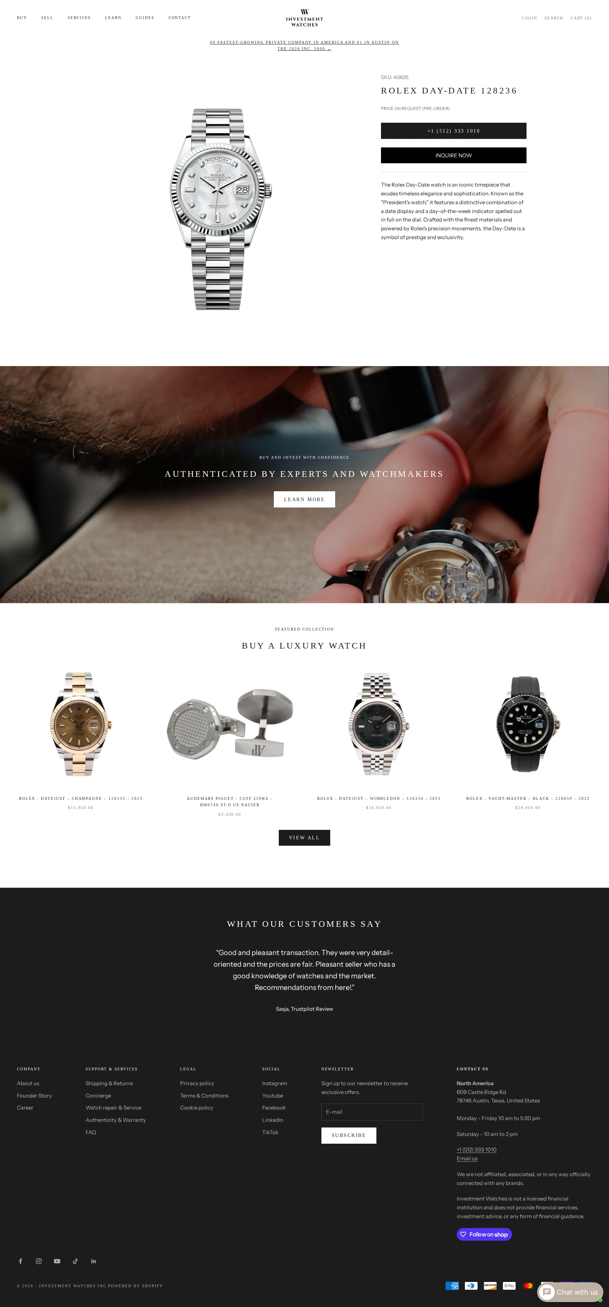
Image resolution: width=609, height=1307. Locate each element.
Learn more (304, 499)
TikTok (270, 1132)
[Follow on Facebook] (20, 1261)
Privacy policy (197, 1083)
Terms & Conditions (204, 1095)
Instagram (274, 1083)
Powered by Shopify (135, 1286)
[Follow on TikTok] (75, 1261)
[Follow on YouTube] (57, 1261)
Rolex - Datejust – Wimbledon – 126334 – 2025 (379, 798)
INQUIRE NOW (454, 155)
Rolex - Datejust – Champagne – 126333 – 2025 (81, 798)
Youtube (272, 1095)
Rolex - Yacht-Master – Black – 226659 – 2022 (528, 798)
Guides (145, 18)
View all (304, 837)
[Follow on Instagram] (38, 1261)
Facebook (274, 1107)
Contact (179, 18)
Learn (113, 18)
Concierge (98, 1095)
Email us (467, 1158)
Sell (47, 18)
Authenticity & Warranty (116, 1120)
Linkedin (272, 1120)
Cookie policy (196, 1107)
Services (79, 18)
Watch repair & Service (113, 1107)
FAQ (91, 1132)
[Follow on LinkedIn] (93, 1261)
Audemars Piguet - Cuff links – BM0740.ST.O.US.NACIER (230, 801)
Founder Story (34, 1095)
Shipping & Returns (109, 1083)
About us (28, 1083)
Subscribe (349, 1135)
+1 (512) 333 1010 (453, 131)
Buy (22, 18)
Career (25, 1107)
